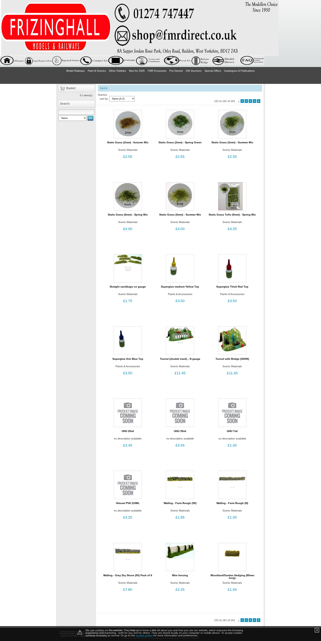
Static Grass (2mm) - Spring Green (180, 142)
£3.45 (180, 445)
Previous (239, 101)
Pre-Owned (176, 70)
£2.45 (127, 445)
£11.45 (180, 373)
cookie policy (144, 635)
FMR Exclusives (157, 70)
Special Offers (213, 70)
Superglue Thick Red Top (232, 286)
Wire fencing (180, 575)
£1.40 (232, 445)
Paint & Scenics (97, 70)
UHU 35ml (180, 431)
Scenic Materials (127, 149)
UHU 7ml (232, 431)
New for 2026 (137, 70)
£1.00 (232, 517)
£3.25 (127, 517)
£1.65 (232, 589)
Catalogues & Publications (239, 70)
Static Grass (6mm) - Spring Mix (128, 214)
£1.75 (127, 301)
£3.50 (180, 301)
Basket (70, 88)
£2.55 (127, 157)
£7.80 (127, 589)
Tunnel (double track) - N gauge (180, 358)
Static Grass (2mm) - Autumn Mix (127, 142)
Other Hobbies (117, 70)
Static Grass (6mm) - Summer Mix (180, 214)
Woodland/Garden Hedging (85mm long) (232, 576)
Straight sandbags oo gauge (128, 286)
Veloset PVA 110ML (128, 503)
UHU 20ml (128, 431)
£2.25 (180, 589)
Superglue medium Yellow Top (180, 286)
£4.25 (232, 229)
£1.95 (180, 517)
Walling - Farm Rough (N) (232, 503)
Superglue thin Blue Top (127, 358)
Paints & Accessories (180, 294)
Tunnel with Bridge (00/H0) (232, 358)
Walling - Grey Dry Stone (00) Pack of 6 (127, 575)
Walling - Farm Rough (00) (180, 503)
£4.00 (127, 229)
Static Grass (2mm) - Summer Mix (232, 142)
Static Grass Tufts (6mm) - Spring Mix (232, 214)
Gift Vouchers (194, 70)
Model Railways (75, 70)
